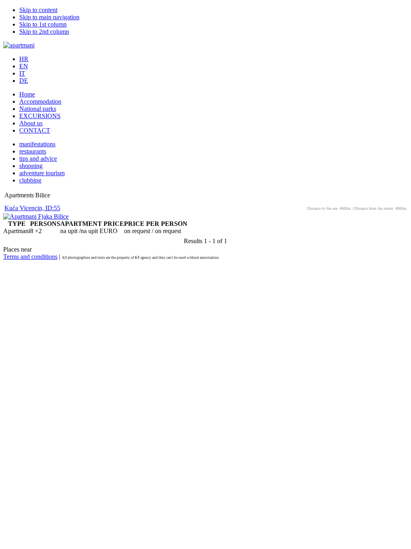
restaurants (32, 151)
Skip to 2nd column (44, 31)
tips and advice (38, 158)
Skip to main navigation (49, 17)
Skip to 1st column (43, 24)
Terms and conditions (30, 256)
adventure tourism (42, 173)
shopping (31, 165)
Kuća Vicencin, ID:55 (32, 208)
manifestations (37, 144)
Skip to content (38, 9)
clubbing (30, 180)
